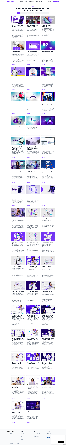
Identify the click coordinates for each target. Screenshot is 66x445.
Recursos (37, 1)
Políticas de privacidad (37, 433)
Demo (42, 1)
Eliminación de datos (36, 436)
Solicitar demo (56, 1)
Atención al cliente (49, 433)
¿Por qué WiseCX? (31, 1)
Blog (21, 436)
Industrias (26, 1)
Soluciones (21, 1)
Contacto (22, 439)
